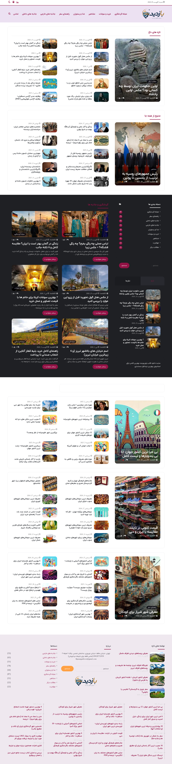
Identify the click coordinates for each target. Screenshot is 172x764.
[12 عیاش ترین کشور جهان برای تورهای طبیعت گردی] (101, 433)
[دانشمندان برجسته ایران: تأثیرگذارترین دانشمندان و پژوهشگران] (49, 167)
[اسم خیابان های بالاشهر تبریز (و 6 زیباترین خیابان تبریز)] (101, 70)
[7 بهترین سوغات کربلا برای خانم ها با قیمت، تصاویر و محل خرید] (49, 57)
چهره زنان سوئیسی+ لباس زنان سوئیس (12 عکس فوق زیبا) (80, 406)
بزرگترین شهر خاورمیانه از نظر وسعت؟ (42, 432)
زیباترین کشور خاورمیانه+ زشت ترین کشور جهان (27, 447)
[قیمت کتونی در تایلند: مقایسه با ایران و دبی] (137, 507)
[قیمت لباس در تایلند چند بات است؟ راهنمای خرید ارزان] (49, 512)
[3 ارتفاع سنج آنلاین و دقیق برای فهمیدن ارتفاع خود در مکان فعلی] (49, 588)
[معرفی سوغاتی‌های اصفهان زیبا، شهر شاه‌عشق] (49, 483)
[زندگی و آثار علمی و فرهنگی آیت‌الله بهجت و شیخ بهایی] (101, 127)
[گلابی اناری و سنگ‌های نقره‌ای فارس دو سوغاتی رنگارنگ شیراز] (49, 525)
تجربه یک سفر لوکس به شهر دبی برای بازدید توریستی (27, 406)
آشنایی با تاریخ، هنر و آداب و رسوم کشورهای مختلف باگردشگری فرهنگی (77, 575)
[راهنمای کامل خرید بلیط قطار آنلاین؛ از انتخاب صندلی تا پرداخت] (49, 70)
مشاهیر (92, 14)
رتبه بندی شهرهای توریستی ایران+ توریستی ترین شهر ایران (26, 575)
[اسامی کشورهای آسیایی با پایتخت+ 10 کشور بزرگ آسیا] (101, 561)
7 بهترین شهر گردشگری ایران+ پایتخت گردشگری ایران (80, 615)
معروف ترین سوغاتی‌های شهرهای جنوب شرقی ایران (78, 500)
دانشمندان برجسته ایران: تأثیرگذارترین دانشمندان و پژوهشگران (29, 169)
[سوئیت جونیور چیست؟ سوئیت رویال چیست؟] (101, 588)
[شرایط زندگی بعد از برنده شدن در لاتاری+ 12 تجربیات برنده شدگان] (49, 84)
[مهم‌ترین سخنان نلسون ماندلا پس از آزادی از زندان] (49, 154)
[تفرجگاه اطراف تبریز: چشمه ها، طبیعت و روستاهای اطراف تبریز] (157, 669)
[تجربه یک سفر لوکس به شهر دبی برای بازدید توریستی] (49, 406)
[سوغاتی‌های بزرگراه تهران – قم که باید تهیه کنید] (101, 512)
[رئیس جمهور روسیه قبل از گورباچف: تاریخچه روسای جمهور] (101, 154)
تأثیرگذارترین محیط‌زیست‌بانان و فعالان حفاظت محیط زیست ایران (79, 168)
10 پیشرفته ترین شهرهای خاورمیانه (77, 419)
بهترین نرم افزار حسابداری (144, 366)
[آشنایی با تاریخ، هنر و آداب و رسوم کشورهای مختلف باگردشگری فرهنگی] (101, 575)
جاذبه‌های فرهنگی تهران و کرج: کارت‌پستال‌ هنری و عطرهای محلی (78, 482)
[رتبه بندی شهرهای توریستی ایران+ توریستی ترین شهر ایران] (49, 575)
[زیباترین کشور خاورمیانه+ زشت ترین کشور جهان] (49, 446)
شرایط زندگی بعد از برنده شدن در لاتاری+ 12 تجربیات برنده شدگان (27, 84)
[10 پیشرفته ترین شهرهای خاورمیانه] (101, 420)
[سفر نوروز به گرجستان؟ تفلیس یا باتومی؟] (157, 693)
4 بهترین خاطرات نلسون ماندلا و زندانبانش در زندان (27, 182)
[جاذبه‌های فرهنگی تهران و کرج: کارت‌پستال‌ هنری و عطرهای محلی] (101, 481)
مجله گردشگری (121, 14)
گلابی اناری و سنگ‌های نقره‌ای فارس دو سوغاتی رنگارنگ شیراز (26, 526)
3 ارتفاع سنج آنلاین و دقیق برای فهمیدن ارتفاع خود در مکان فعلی (27, 588)
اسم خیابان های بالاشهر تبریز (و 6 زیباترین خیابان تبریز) (79, 71)
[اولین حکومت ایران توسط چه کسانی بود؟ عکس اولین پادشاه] (137, 70)
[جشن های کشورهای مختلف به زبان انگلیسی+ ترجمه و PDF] (49, 601)
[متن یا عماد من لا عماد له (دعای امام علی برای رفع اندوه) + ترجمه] (101, 141)
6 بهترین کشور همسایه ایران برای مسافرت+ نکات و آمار (26, 562)
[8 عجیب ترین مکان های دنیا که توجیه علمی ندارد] (49, 420)
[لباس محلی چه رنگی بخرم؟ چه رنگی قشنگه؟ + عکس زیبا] (101, 44)
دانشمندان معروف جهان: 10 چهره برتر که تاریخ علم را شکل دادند (78, 182)
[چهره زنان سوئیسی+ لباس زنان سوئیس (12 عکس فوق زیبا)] (101, 405)
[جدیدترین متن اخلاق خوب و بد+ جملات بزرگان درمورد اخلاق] (101, 84)
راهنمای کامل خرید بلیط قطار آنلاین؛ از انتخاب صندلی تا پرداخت (26, 71)
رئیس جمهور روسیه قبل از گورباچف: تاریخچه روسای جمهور (79, 154)
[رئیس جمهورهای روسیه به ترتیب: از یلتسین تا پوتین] (137, 153)
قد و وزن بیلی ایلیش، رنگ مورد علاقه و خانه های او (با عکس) (79, 97)
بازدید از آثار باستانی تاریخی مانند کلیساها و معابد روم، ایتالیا (27, 460)
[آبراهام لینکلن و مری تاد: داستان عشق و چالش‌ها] (49, 141)
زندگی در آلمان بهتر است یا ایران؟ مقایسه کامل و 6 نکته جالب (27, 44)
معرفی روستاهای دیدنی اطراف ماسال (133, 653)
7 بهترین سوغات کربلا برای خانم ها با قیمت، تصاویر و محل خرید (26, 57)
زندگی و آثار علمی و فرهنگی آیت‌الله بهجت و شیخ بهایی (78, 128)
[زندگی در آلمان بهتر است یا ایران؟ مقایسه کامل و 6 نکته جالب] (49, 44)
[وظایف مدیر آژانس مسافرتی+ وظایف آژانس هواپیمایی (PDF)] (49, 97)
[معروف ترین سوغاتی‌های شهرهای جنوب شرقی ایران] (101, 499)
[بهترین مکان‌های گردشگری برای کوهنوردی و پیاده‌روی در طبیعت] (101, 601)
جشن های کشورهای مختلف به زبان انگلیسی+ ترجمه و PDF (26, 602)
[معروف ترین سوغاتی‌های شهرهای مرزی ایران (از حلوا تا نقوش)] (101, 525)
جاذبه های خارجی (47, 14)
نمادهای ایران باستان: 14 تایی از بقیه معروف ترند (27, 615)
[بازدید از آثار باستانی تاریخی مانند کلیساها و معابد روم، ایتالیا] (49, 458)
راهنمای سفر (64, 14)
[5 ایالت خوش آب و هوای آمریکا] (101, 446)
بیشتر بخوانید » (100, 259)
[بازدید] (153, 14)
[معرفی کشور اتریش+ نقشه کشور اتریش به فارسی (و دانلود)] (157, 681)
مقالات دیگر (154, 247)
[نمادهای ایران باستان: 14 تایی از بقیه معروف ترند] (49, 615)
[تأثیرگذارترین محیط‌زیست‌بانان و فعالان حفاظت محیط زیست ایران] (101, 167)
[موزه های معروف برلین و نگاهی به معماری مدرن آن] (101, 459)
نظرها (127, 281)
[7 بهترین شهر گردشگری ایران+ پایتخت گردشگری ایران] (101, 615)
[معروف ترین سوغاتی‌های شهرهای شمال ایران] (49, 538)
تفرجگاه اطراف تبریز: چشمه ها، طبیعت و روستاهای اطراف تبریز (131, 666)
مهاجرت (156, 243)
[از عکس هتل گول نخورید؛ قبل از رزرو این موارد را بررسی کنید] (101, 57)
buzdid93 (153, 98)
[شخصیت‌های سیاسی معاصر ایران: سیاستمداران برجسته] (49, 127)
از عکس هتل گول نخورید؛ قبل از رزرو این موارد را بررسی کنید (79, 57)
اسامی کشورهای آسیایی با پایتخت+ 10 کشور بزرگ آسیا (78, 562)
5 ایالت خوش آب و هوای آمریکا (79, 446)
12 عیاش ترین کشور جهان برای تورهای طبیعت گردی (79, 434)
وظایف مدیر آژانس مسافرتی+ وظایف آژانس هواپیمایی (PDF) (27, 97)
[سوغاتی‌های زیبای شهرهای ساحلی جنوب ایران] (101, 538)
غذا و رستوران (79, 14)
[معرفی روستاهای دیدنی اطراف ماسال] (157, 657)
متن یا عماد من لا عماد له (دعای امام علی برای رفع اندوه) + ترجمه (79, 141)
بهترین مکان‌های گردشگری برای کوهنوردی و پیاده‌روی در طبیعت (79, 602)
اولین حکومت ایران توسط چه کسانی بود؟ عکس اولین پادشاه (131, 292)
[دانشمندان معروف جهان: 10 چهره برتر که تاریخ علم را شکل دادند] (101, 182)
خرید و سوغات (105, 14)
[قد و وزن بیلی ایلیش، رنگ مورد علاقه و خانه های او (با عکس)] (101, 97)
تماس (15, 14)
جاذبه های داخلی (29, 14)
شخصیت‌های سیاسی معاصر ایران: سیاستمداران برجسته (27, 128)
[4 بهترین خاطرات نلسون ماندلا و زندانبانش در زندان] (49, 182)
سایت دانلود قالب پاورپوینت (150, 363)
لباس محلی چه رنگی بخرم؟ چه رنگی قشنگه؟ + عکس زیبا (78, 44)
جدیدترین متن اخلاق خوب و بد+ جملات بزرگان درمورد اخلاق (79, 84)
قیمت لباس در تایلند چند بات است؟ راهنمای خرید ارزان (28, 513)
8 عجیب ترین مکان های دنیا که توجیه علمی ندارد (27, 420)
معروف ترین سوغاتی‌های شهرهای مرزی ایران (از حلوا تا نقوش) (78, 526)
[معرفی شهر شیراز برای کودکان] (137, 588)
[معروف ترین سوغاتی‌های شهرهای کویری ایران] (49, 499)
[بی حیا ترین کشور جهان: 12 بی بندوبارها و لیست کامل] (137, 432)
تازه (152, 281)
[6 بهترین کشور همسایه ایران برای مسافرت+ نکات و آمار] (49, 561)
